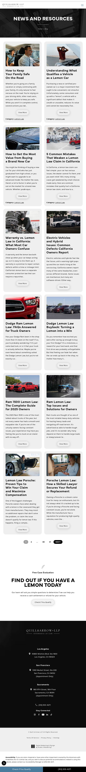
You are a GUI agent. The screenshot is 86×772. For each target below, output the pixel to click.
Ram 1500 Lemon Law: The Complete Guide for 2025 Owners (22, 405)
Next (58, 542)
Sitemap (56, 738)
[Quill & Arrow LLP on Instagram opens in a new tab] (34, 714)
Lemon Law (19, 119)
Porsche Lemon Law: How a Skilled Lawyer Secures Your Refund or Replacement (61, 485)
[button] (4, 763)
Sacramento (43, 684)
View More (22, 112)
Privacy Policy (46, 738)
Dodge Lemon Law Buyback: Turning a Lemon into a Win (60, 327)
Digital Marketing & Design (45, 746)
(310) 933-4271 (49, 762)
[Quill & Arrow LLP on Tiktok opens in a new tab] (51, 714)
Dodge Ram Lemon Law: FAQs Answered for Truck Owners (21, 327)
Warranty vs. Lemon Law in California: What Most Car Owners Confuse (20, 242)
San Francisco (43, 665)
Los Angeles (43, 648)
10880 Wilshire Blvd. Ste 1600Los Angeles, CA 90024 (44, 655)
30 (43, 542)
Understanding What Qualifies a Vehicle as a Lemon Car (61, 74)
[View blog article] (23, 55)
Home (40, 29)
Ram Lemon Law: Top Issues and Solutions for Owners (61, 405)
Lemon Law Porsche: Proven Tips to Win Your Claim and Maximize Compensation (21, 487)
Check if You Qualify (43, 602)
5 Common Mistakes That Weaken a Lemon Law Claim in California (63, 157)
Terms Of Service (33, 738)
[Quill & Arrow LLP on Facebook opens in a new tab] (38, 714)
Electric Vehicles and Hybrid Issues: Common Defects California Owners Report (59, 244)
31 (50, 542)
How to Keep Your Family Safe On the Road (18, 74)
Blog (46, 29)
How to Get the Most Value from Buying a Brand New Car (21, 157)
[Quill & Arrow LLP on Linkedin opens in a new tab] (47, 714)
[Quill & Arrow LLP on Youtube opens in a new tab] (43, 714)
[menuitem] (34, 714)
